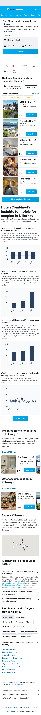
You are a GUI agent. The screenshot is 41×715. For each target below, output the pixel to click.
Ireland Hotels (14, 707)
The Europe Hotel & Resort (12, 585)
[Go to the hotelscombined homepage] (15, 9)
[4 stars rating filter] (19, 98)
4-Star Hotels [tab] (20, 617)
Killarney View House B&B (11, 667)
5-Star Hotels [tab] (8, 622)
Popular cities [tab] (26, 636)
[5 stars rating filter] (28, 98)
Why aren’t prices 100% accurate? (16, 698)
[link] (20, 199)
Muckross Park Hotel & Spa (12, 587)
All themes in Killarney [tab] (24, 622)
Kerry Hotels (27, 707)
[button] (3, 9)
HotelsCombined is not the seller (15, 690)
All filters (35, 93)
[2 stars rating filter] (4, 98)
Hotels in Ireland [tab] (9, 632)
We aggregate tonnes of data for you (16, 694)
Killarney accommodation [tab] (28, 632)
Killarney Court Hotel (9, 652)
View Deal (31, 115)
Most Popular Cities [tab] (10, 636)
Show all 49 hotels (9, 452)
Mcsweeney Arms (8, 661)
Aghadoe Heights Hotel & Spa (16, 583)
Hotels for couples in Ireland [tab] (13, 627)
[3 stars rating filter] (11, 98)
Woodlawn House (8, 670)
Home (5, 707)
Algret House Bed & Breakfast (13, 664)
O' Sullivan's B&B (8, 673)
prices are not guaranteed (16, 684)
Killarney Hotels (9, 711)
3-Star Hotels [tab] (8, 617)
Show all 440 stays (9, 488)
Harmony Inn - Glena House (12, 658)
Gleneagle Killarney (9, 655)
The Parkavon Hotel (9, 649)
